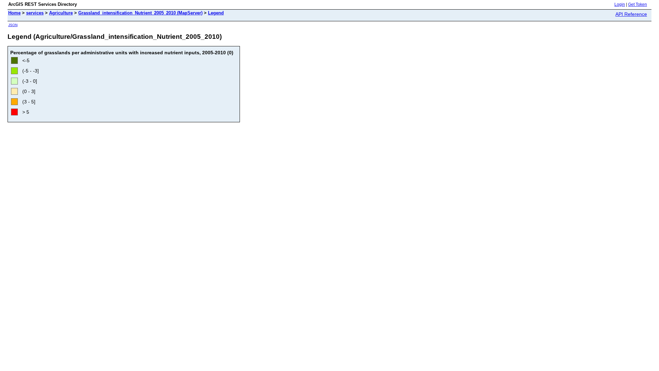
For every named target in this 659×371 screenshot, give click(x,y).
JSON (13, 25)
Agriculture (61, 12)
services (35, 12)
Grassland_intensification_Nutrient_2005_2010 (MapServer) (140, 12)
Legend (216, 12)
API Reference (631, 14)
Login (619, 4)
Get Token (637, 4)
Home (14, 12)
